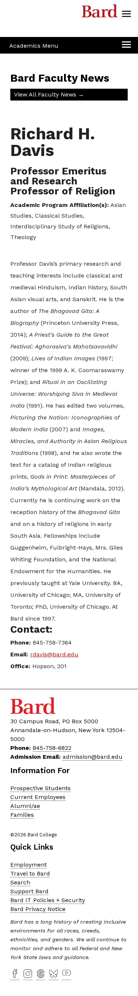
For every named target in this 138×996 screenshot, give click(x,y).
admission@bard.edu (93, 756)
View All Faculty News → (49, 94)
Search (20, 882)
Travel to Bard (30, 873)
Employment (28, 864)
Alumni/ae (25, 805)
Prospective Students (40, 788)
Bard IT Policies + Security (47, 900)
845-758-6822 (52, 747)
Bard (99, 13)
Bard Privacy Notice (38, 908)
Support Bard (29, 891)
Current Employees (38, 796)
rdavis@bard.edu (54, 654)
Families (22, 814)
